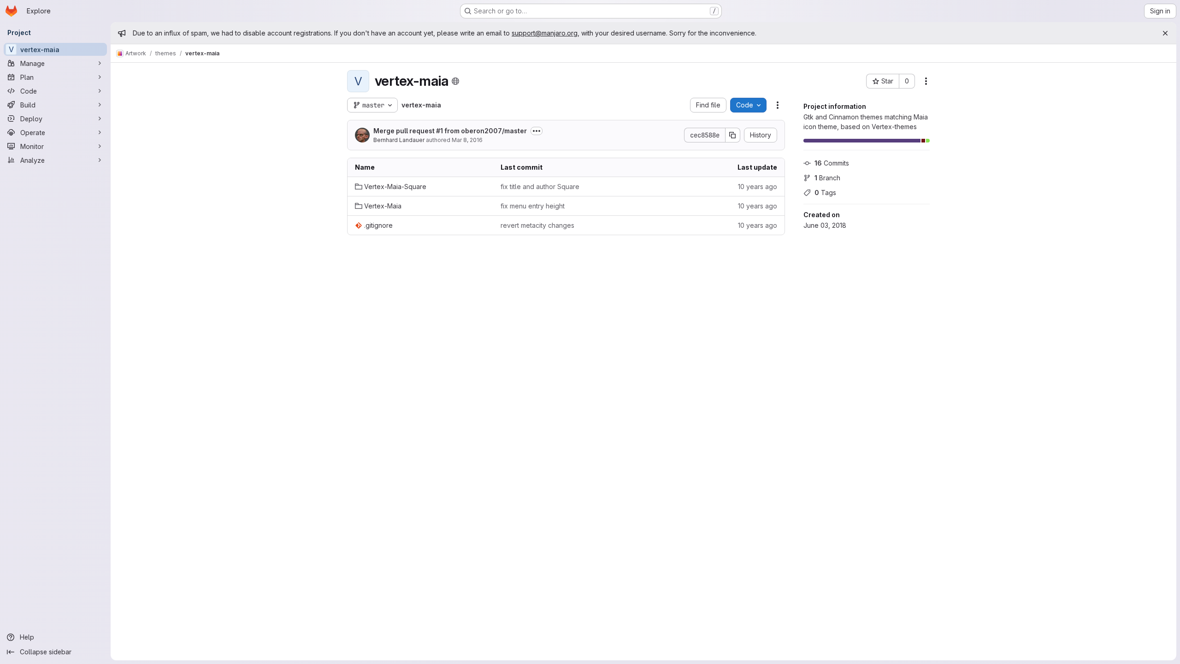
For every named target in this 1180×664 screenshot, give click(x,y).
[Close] (1165, 33)
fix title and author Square (540, 186)
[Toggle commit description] (537, 131)
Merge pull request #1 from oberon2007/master (450, 131)
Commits (831, 163)
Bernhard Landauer (399, 139)
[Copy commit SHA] (733, 135)
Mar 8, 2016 (467, 139)
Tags (825, 192)
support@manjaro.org (545, 33)
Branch (827, 178)
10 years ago (757, 186)
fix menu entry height (533, 206)
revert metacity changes (537, 225)
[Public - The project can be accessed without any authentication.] (455, 81)
